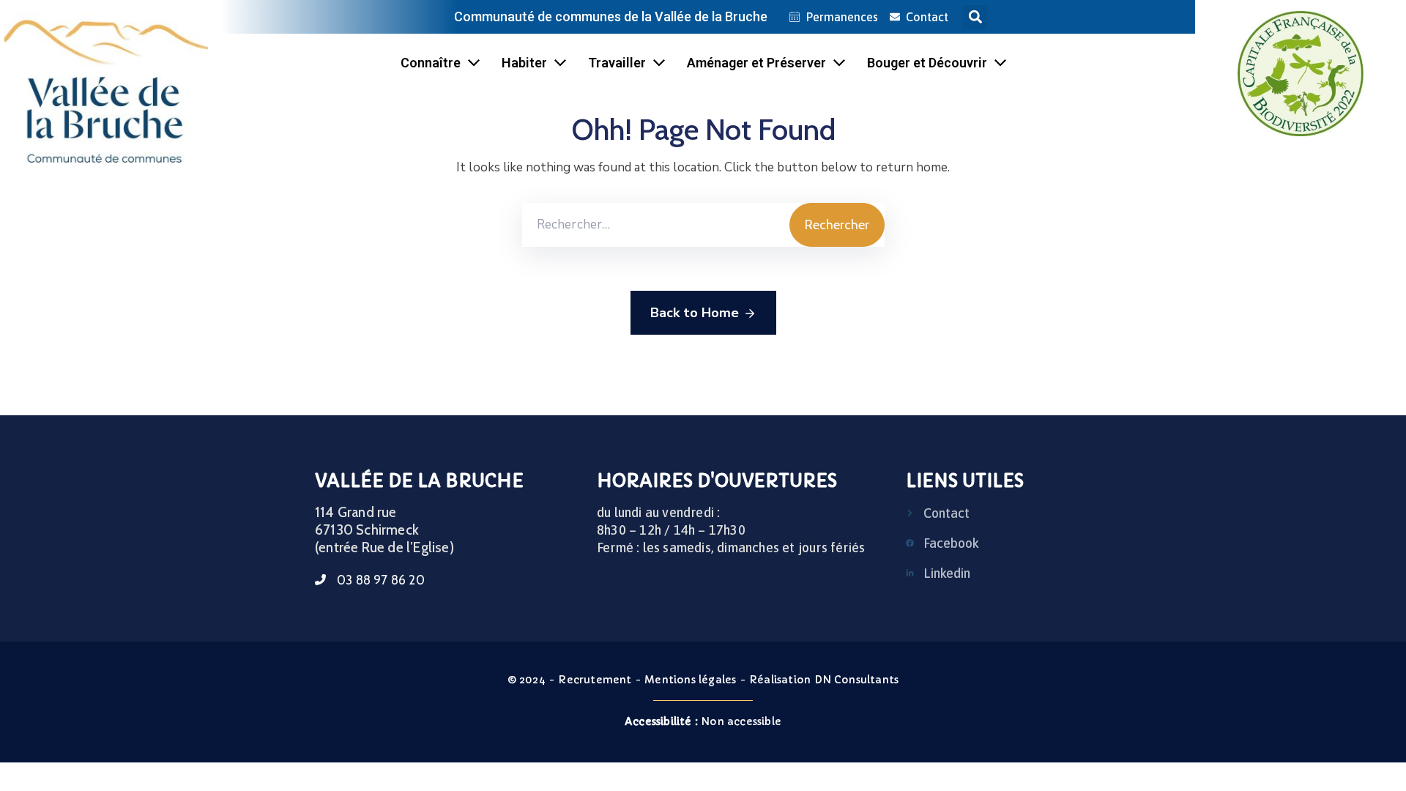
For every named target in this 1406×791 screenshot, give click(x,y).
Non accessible (703, 721)
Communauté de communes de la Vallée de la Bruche (610, 16)
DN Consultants (856, 679)
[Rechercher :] (655, 225)
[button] (975, 17)
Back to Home (694, 313)
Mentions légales (690, 679)
